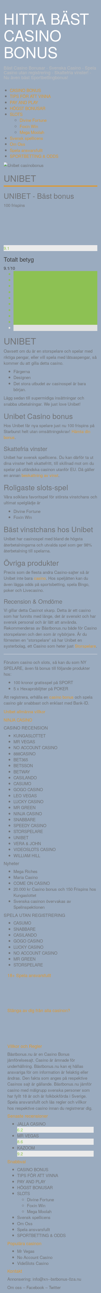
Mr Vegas (26, 1251)
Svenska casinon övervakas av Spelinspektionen (42, 904)
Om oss (14, 1287)
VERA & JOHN (27, 843)
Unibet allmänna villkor (24, 711)
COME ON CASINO (31, 883)
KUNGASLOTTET (29, 735)
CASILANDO (25, 777)
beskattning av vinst (40, 475)
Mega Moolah (32, 132)
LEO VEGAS (25, 795)
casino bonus (61, 697)
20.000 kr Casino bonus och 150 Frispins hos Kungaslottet (54, 892)
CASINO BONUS (25, 90)
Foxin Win (29, 126)
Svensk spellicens (26, 138)
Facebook (35, 1287)
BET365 (20, 759)
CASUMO (22, 783)
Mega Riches (25, 871)
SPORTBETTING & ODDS (34, 156)
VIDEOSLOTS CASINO (34, 849)
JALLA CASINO (31, 1124)
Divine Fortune (33, 120)
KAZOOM (26, 1148)
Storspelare (85, 646)
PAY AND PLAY (24, 102)
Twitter (55, 1287)
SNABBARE (24, 819)
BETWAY (21, 771)
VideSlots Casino (33, 1263)
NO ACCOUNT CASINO (35, 747)
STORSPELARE (28, 831)
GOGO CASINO (28, 789)
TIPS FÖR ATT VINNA (30, 96)
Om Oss (17, 144)
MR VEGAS (24, 741)
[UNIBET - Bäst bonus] (22, 226)
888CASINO (24, 753)
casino (40, 578)
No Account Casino (34, 1257)
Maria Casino (25, 877)
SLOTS (16, 114)
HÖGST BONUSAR (27, 108)
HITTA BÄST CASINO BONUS (46, 35)
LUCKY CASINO (28, 801)
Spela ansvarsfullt (26, 150)
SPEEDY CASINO (29, 825)
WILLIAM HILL (26, 855)
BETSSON (23, 765)
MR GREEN (24, 807)
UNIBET (20, 837)
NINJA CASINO (18, 720)
